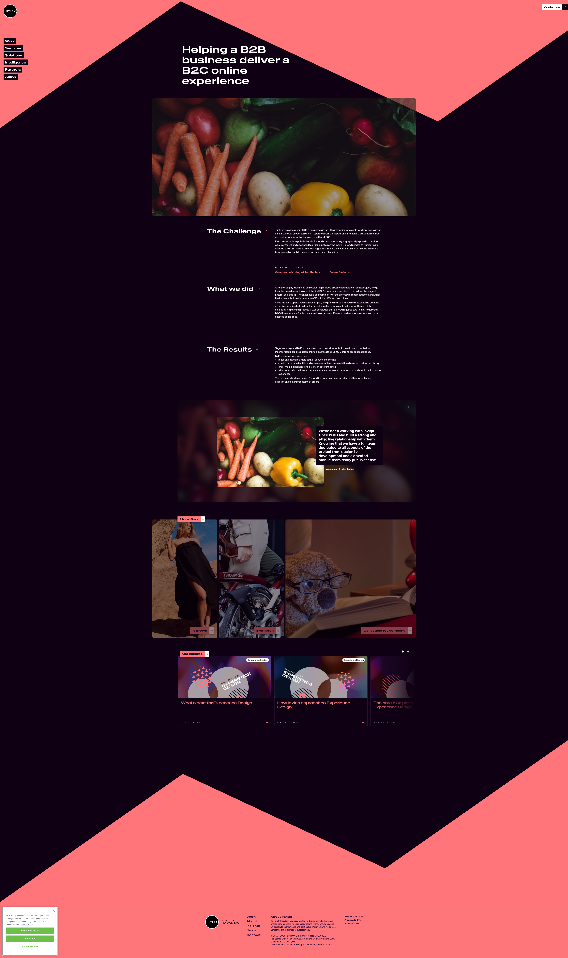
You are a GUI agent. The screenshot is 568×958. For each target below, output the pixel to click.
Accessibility (352, 920)
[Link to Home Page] (10, 11)
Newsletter (351, 923)
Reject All (30, 939)
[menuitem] (10, 41)
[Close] (54, 911)
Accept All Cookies (30, 931)
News (251, 930)
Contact (254, 935)
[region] (30, 931)
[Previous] (402, 407)
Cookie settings (30, 946)
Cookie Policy (27, 924)
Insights (253, 926)
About (252, 921)
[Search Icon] (565, 7)
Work (251, 916)
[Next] (408, 407)
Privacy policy (353, 916)
